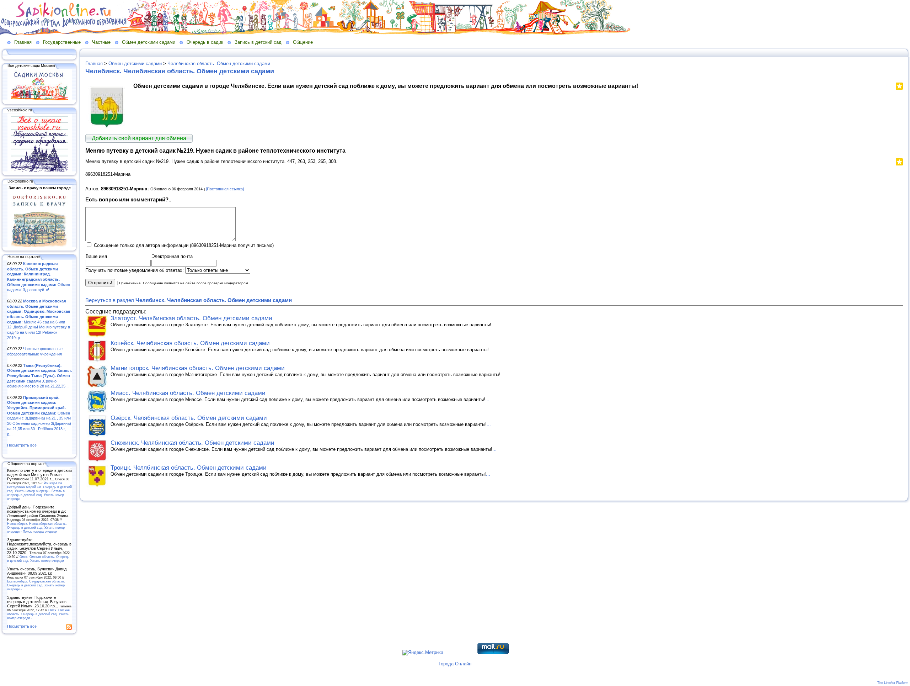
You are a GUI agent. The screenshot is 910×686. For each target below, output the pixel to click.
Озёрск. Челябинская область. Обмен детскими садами (189, 418)
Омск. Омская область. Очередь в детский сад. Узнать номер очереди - (38, 559)
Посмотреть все (22, 445)
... (493, 324)
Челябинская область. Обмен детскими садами (218, 63)
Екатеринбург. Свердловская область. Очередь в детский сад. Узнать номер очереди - (36, 585)
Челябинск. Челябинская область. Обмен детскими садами (179, 71)
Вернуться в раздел (188, 300)
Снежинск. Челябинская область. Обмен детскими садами (192, 442)
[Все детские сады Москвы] (39, 99)
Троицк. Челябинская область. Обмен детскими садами (189, 467)
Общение (303, 42)
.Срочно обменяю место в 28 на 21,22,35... (39, 376)
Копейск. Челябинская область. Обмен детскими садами (190, 343)
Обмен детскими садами (148, 42)
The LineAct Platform (893, 683)
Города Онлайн (455, 663)
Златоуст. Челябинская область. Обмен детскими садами (191, 318)
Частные (101, 42)
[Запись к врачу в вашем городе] (39, 245)
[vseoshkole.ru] (39, 170)
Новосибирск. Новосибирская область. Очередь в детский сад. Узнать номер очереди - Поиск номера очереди (37, 527)
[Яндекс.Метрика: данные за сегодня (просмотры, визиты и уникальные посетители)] (422, 652)
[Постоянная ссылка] (225, 189)
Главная (23, 42)
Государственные (62, 42)
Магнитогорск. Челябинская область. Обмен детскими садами (198, 368)
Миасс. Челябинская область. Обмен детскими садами (188, 393)
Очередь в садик (205, 42)
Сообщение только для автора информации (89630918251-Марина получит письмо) (184, 245)
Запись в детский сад (258, 42)
